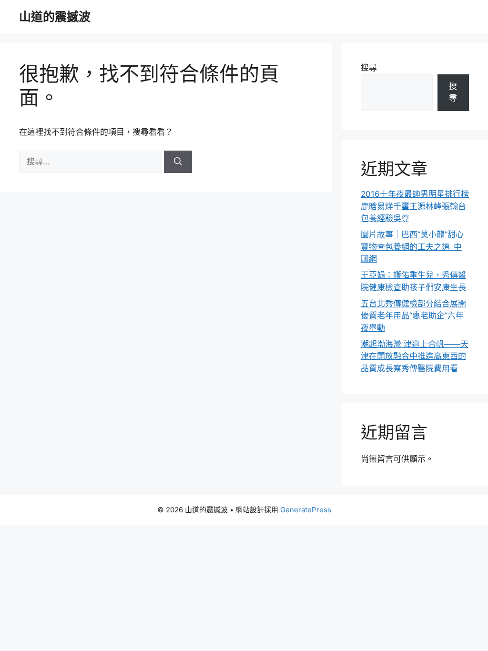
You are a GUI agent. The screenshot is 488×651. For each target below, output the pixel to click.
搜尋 (369, 67)
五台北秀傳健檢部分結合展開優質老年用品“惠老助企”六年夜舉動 (413, 316)
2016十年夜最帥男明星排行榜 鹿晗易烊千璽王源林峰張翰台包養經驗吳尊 (415, 206)
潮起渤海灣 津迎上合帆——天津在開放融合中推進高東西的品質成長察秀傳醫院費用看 (414, 356)
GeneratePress (305, 509)
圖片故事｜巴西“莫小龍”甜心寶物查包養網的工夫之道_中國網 (412, 247)
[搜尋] (178, 162)
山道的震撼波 (55, 17)
